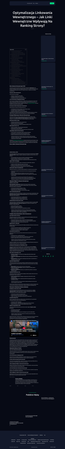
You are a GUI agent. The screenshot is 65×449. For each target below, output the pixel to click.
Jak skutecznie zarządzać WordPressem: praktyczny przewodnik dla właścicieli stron (16, 423)
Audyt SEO (18, 439)
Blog (33, 3)
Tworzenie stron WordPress (41, 443)
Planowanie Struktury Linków (15, 55)
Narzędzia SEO (24, 441)
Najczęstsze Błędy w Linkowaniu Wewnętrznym (17, 62)
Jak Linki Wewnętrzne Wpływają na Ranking (17, 52)
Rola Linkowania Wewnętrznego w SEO (16, 50)
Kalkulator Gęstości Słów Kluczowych (43, 439)
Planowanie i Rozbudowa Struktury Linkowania (17, 73)
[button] (13, 385)
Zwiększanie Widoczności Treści (16, 72)
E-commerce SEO (24, 439)
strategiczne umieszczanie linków (18, 140)
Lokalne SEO (13, 441)
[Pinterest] (53, 256)
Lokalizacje (32, 438)
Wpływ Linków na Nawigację (15, 60)
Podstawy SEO (52, 441)
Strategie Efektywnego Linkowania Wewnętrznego (18, 54)
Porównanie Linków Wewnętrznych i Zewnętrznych (18, 53)
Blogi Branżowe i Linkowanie (15, 67)
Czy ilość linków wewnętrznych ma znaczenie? (18, 81)
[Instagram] (50, 256)
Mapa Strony (18, 441)
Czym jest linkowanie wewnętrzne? (16, 79)
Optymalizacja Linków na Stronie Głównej (17, 57)
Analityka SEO (13, 439)
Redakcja (36, 3)
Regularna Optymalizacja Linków (16, 76)
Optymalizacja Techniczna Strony (35, 441)
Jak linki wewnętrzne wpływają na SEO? (17, 80)
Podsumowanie (13, 77)
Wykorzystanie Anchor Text (15, 56)
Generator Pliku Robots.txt (32, 439)
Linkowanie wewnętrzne (31, 103)
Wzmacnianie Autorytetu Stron (16, 68)
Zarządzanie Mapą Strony (15, 75)
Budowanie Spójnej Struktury (15, 71)
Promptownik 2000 (23, 443)
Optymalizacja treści (45, 441)
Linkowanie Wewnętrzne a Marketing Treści (17, 69)
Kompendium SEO (29, 3)
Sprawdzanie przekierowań (31, 443)
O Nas (28, 441)
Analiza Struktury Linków (15, 59)
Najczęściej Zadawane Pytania (15, 78)
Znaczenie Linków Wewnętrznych (16, 51)
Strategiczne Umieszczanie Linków (16, 74)
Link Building (52, 439)
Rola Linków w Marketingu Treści (16, 70)
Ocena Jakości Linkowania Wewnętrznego (16, 58)
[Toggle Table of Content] (25, 49)
